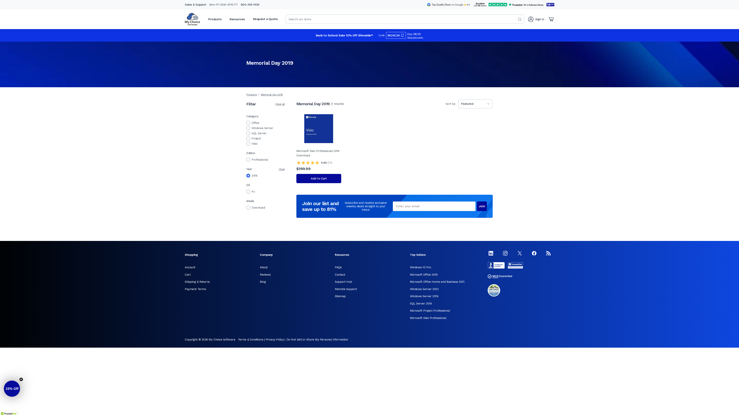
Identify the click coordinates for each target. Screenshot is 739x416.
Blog (263, 281)
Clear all (280, 104)
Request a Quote (265, 19)
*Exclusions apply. (415, 37)
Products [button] (215, 19)
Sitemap (340, 296)
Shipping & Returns (197, 281)
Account (190, 267)
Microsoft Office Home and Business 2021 (437, 281)
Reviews (265, 274)
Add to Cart (319, 178)
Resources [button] (237, 19)
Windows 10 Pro (420, 267)
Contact (340, 274)
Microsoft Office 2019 (424, 274)
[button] (12, 389)
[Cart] (551, 19)
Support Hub (343, 281)
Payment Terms (195, 289)
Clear (282, 169)
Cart (188, 274)
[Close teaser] (21, 379)
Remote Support (346, 289)
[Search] (520, 19)
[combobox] (405, 19)
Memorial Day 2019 (272, 94)
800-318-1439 (250, 4)
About (264, 267)
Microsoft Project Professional (430, 310)
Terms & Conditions (250, 339)
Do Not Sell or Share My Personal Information (317, 339)
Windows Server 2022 (424, 289)
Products (251, 94)
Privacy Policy (275, 339)
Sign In (539, 19)
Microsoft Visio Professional (428, 318)
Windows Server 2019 (424, 296)
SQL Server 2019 (421, 303)
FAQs (338, 267)
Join (482, 206)
